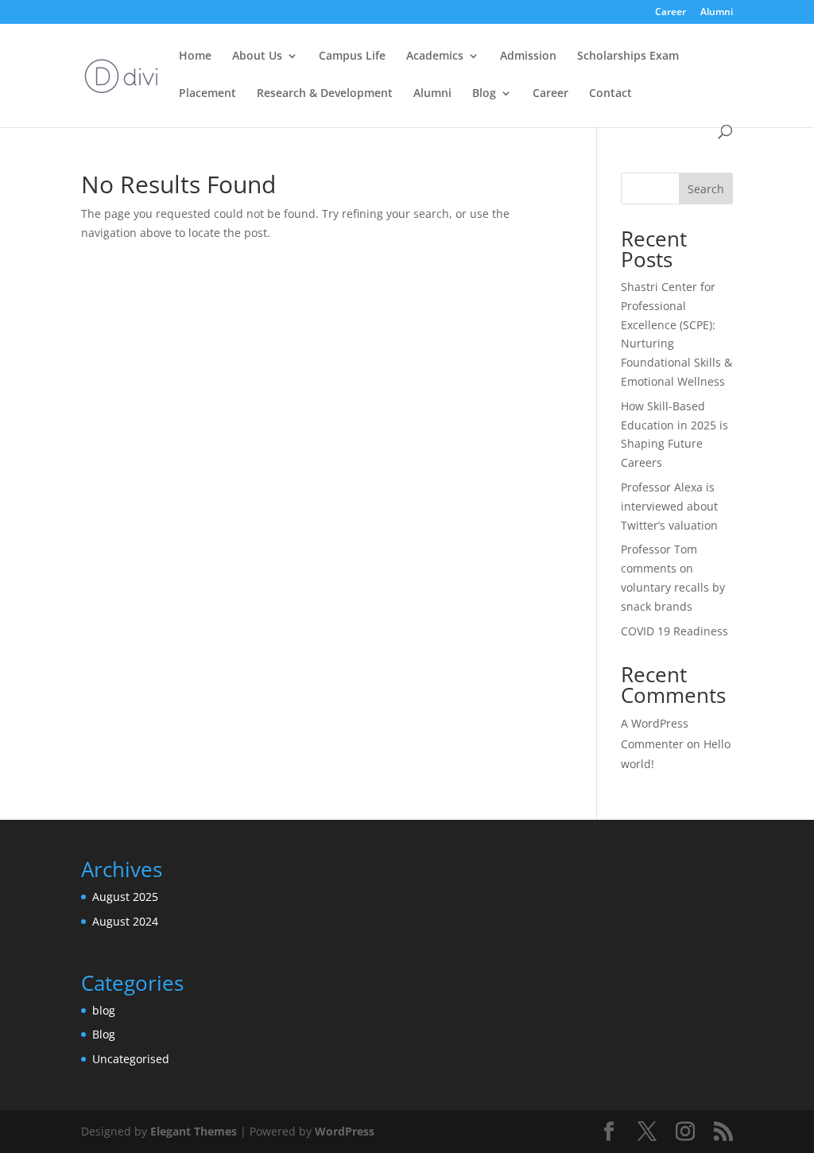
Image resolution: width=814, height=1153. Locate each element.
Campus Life (352, 56)
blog (103, 1010)
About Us (257, 56)
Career (670, 12)
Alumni (716, 12)
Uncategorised (130, 1058)
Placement (207, 93)
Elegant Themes (193, 1131)
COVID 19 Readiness (674, 631)
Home (195, 56)
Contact (610, 93)
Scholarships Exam (628, 56)
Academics (434, 56)
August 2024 (125, 921)
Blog (484, 93)
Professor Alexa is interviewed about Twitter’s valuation (669, 506)
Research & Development (325, 93)
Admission (528, 56)
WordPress (344, 1131)
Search (706, 188)
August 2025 (125, 896)
